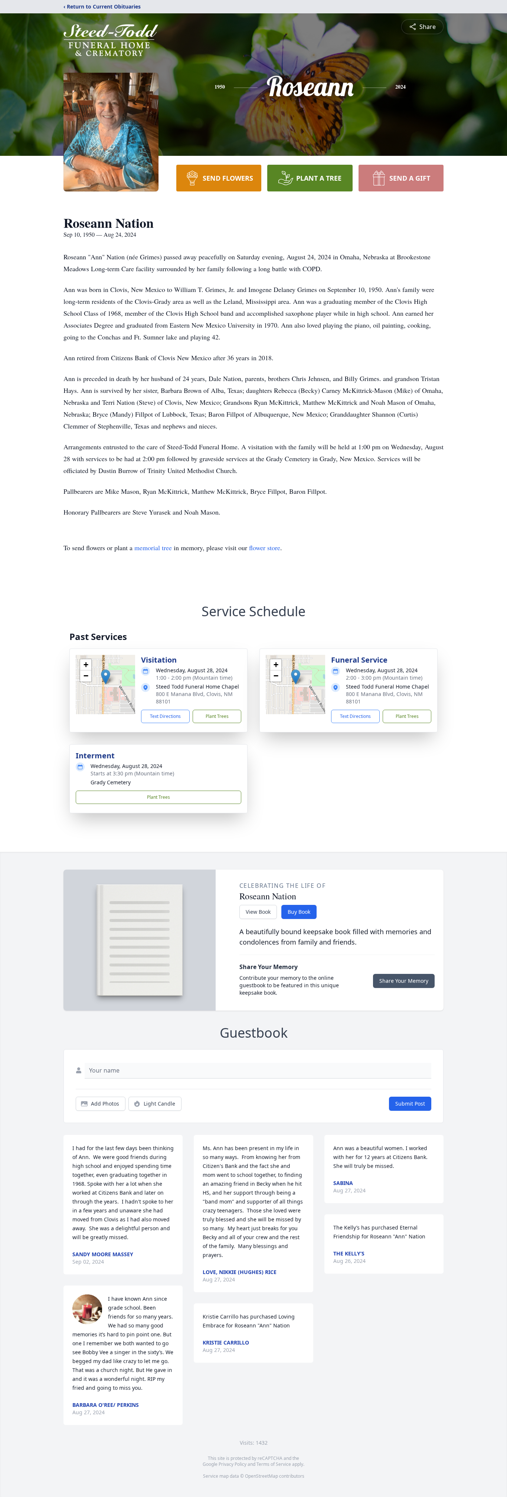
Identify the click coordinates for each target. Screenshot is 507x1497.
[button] (105, 677)
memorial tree (153, 547)
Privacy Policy (232, 1464)
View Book (258, 911)
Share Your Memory (403, 980)
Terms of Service (273, 1464)
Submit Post (410, 1103)
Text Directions (165, 716)
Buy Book (299, 911)
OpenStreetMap (261, 1476)
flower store (264, 547)
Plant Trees (217, 716)
